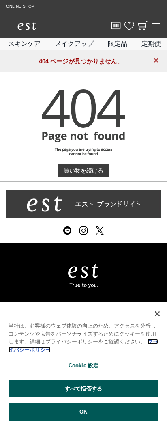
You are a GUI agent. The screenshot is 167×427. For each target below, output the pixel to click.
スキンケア (24, 43)
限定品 (117, 43)
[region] (83, 364)
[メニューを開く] (156, 25)
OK (83, 412)
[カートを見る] (143, 25)
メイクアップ (74, 43)
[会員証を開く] (116, 25)
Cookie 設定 (83, 365)
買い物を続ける (83, 170)
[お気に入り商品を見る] (129, 25)
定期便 (151, 43)
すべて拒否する (83, 389)
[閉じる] (157, 314)
